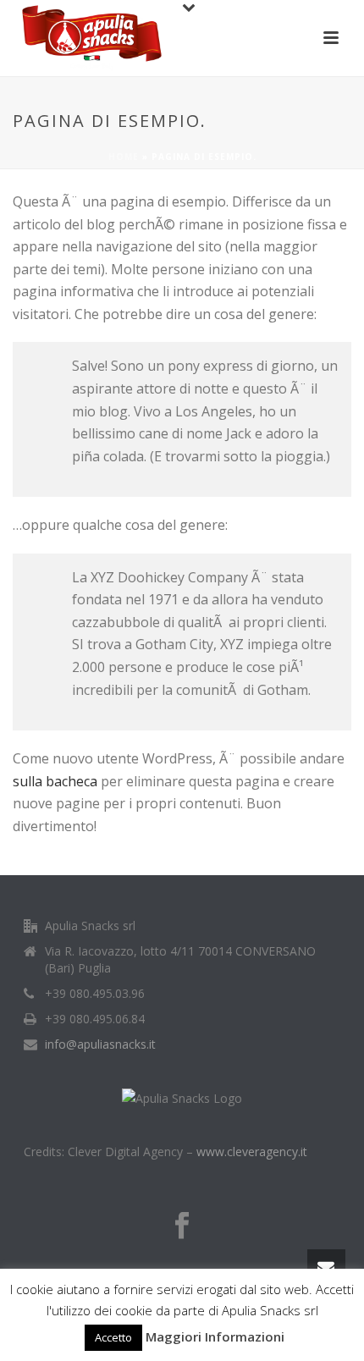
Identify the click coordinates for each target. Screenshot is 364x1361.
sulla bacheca (55, 781)
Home (123, 157)
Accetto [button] (113, 1337)
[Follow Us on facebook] (182, 1226)
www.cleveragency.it (251, 1151)
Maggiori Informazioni (215, 1336)
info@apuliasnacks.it (100, 1044)
